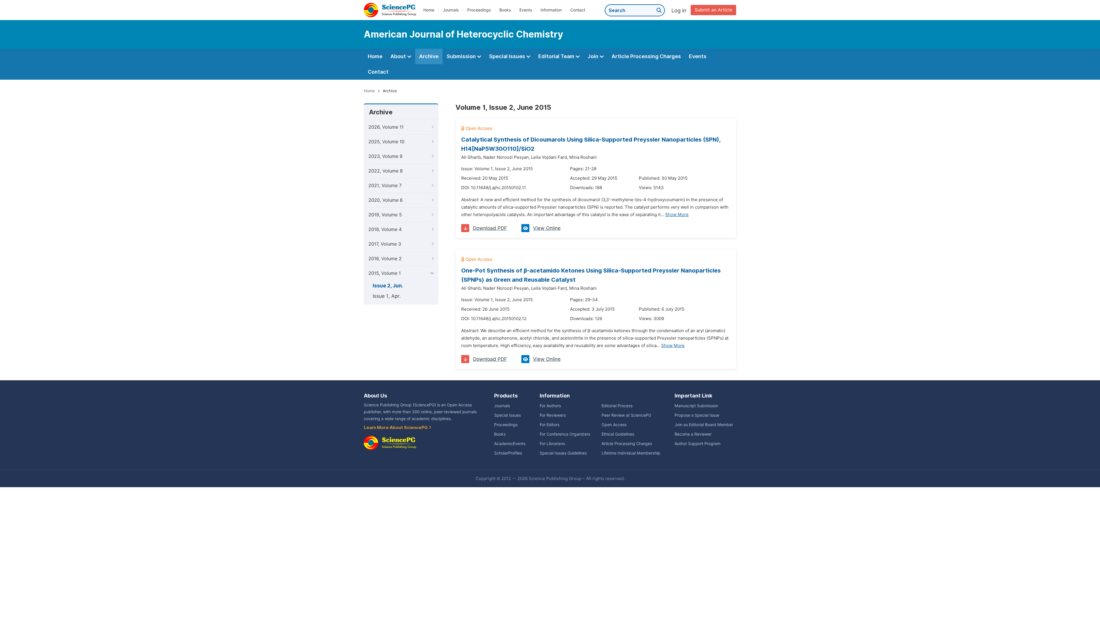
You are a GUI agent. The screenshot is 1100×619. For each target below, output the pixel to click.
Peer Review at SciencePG (626, 415)
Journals (451, 10)
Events (525, 10)
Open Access (614, 424)
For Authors (550, 405)
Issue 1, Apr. (387, 296)
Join (594, 56)
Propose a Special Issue (697, 415)
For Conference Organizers (565, 434)
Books (505, 10)
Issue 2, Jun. (388, 286)
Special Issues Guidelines (563, 453)
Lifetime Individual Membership (631, 453)
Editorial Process (617, 405)
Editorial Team (556, 56)
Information (551, 10)
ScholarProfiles (508, 453)
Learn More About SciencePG (396, 427)
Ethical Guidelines (618, 434)
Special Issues (507, 56)
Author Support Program (697, 443)
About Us (375, 396)
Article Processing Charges (646, 56)
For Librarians (552, 443)
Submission (462, 56)
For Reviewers (553, 415)
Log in (678, 10)
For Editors (549, 424)
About (398, 56)
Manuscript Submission (696, 405)
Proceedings (479, 10)
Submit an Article (713, 10)
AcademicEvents (509, 443)
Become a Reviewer (693, 434)
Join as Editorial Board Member (704, 424)
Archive (429, 56)
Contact (577, 10)
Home (428, 10)
